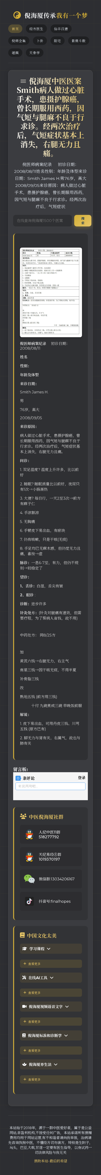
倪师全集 (19, 41)
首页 (15, 29)
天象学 (34, 53)
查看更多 (34, 964)
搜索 (82, 221)
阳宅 (57, 41)
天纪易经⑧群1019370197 (50, 857)
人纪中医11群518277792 (49, 834)
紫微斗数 (79, 41)
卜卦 (39, 41)
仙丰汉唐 (61, 29)
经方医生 (36, 29)
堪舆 (15, 53)
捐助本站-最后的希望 (50, 1161)
